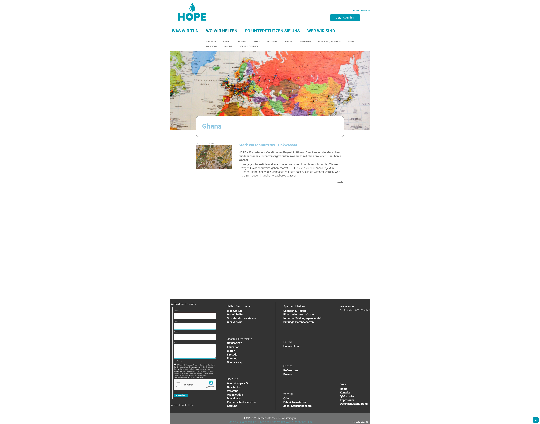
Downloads (234, 398)
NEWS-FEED (234, 343)
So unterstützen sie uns (241, 318)
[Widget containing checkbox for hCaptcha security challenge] (195, 384)
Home (343, 389)
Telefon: (176, 332)
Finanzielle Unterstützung (299, 314)
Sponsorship (234, 362)
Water (231, 351)
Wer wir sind (234, 322)
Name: (176, 311)
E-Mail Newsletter (294, 402)
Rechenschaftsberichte (241, 402)
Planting (232, 358)
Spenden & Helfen (294, 310)
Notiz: (176, 342)
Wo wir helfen (235, 314)
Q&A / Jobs (347, 396)
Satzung (232, 406)
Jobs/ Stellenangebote (297, 406)
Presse (287, 374)
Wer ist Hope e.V (237, 383)
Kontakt (345, 392)
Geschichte (234, 387)
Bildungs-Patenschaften (298, 322)
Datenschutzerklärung (354, 403)
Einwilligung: (178, 361)
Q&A (286, 398)
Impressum (347, 400)
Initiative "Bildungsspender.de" (302, 318)
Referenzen (290, 370)
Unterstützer (291, 346)
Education (233, 347)
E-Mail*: (176, 321)
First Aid (232, 354)
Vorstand (232, 391)
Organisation (235, 394)
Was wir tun (234, 310)
